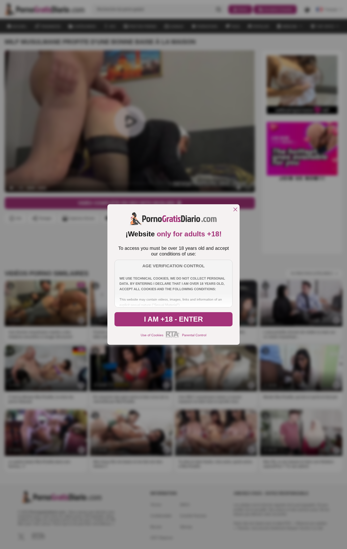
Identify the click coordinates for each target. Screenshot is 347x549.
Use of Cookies (152, 335)
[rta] (173, 337)
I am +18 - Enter (173, 319)
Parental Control (194, 335)
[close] (235, 210)
